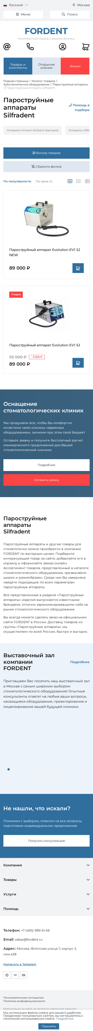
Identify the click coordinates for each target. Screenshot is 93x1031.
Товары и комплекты (18, 66)
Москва (83, 5)
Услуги (9, 894)
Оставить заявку (46, 480)
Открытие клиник (46, 66)
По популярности (17, 181)
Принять (49, 1026)
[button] (8, 769)
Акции (75, 66)
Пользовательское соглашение (23, 997)
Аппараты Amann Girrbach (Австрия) (32, 130)
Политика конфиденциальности (24, 1001)
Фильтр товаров (47, 153)
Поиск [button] (72, 14)
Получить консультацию (46, 841)
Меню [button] (25, 14)
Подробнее (46, 465)
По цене (42, 181)
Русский (16, 5)
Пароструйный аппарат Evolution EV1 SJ (44, 345)
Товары (9, 879)
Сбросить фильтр (48, 166)
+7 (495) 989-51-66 (35, 930)
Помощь (11, 909)
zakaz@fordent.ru (28, 939)
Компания (12, 865)
